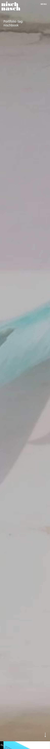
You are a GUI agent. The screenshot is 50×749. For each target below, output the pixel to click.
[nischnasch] (11, 6)
